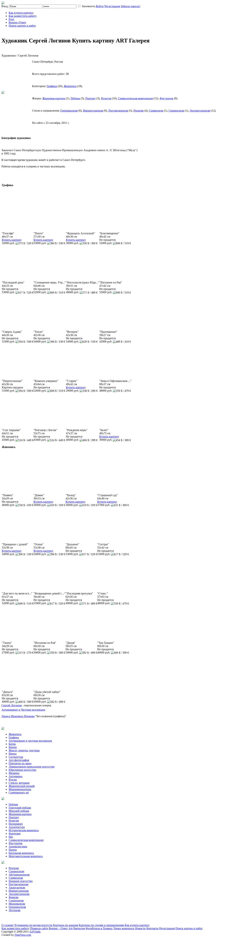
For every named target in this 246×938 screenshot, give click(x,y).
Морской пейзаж (19, 810)
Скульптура (16, 756)
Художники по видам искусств (33, 925)
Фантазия (14, 833)
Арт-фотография (19, 760)
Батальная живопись (21, 852)
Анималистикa (18, 846)
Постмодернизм (118, 110)
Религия (106, 98)
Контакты (152, 928)
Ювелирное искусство (22, 769)
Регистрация (112, 6)
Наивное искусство (21, 881)
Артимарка (15, 776)
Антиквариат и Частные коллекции (23, 709)
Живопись (70, 86)
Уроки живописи (123, 928)
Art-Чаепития (76, 928)
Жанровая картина (53, 98)
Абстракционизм (19, 874)
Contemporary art (19, 792)
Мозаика (14, 773)
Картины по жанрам (65, 925)
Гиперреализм (69, 110)
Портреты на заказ (20, 763)
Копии (13, 747)
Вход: (4, 6)
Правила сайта (39, 928)
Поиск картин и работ (22, 25)
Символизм (156, 110)
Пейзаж (75, 98)
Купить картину (12, 239)
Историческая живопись (24, 830)
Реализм (138, 110)
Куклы (13, 779)
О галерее (7, 925)
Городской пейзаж (20, 807)
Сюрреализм (176, 110)
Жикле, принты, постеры (24, 750)
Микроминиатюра (20, 789)
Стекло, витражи (19, 782)
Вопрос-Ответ (17, 22)
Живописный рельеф (22, 786)
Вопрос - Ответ (58, 928)
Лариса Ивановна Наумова (18, 716)
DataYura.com (23, 934)
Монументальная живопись (26, 856)
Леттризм (14, 910)
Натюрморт (16, 823)
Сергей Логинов (11, 705)
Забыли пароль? (130, 6)
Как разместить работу (23, 15)
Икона (12, 753)
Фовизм (13, 897)
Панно (13, 849)
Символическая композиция (135, 98)
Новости (140, 928)
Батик (12, 743)
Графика (52, 86)
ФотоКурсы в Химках (99, 928)
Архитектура (17, 827)
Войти (100, 6)
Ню (11, 836)
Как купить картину (21, 12)
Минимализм (17, 903)
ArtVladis (35, 931)
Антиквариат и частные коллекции (30, 740)
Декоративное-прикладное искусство (32, 766)
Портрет (90, 98)
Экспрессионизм (199, 110)
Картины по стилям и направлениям (101, 925)
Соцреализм (16, 900)
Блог (11, 19)
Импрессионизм (93, 110)
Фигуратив (166, 98)
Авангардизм (17, 887)
